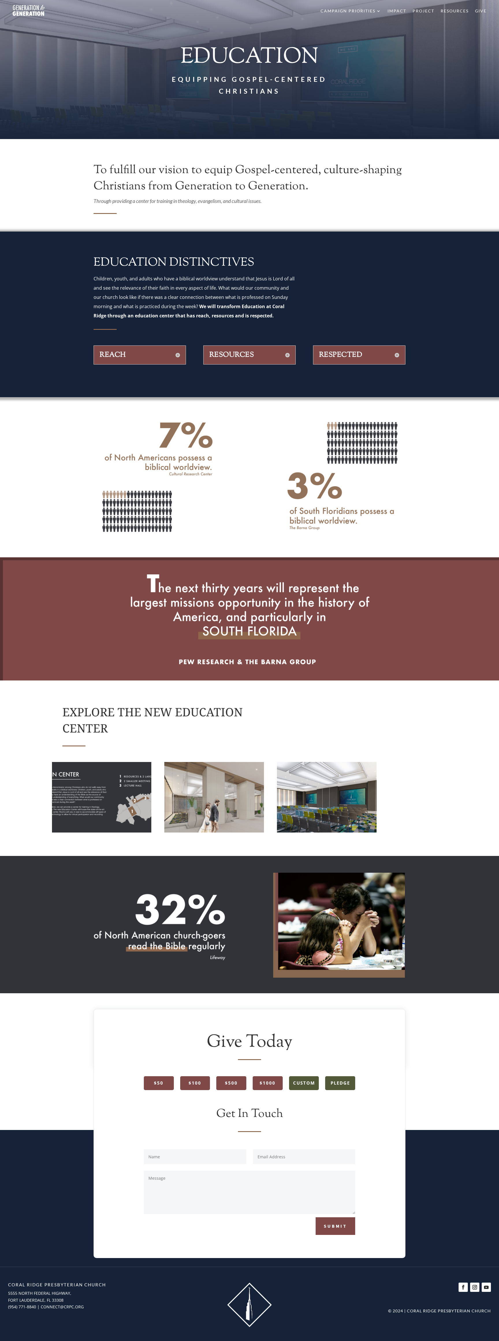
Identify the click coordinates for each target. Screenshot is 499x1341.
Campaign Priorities (348, 10)
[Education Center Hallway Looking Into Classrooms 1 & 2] (214, 831)
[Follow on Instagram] (474, 1287)
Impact (397, 10)
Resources (455, 10)
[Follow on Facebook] (463, 1287)
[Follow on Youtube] (486, 1287)
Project (423, 10)
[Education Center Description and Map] (101, 831)
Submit (335, 1226)
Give (481, 10)
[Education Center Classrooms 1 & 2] (326, 831)
